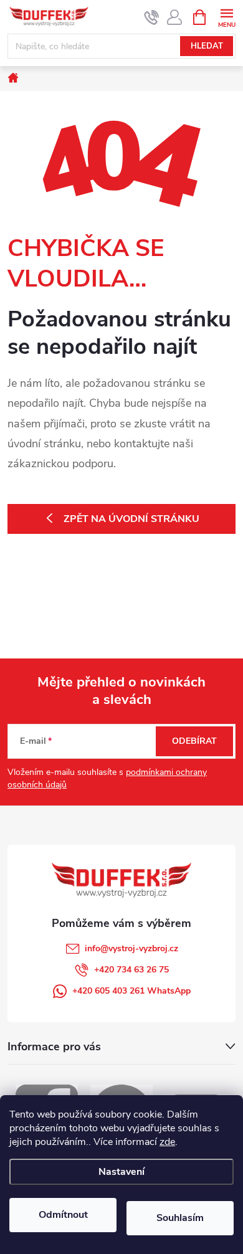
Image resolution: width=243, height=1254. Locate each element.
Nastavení (121, 1172)
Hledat (207, 46)
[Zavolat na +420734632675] (152, 17)
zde (167, 1142)
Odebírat (194, 741)
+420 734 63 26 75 (131, 970)
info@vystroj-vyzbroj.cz (131, 948)
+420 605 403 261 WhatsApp (131, 991)
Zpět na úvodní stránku (131, 519)
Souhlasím (180, 1218)
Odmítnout (63, 1215)
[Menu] (226, 16)
